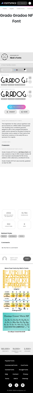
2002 (8, 213)
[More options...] (30, 82)
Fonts (5, 9)
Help (6, 374)
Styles (12, 9)
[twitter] (16, 385)
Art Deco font (23, 152)
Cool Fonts (24, 365)
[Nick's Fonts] (5, 56)
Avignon (16, 289)
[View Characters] (30, 78)
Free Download (18, 107)
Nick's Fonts (15, 57)
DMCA (16, 378)
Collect (12, 112)
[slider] (17, 70)
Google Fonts (23, 370)
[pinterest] (23, 385)
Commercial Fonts (11, 365)
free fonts (5, 351)
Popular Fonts (9, 361)
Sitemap (25, 378)
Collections (20, 9)
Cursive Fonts (9, 370)
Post (27, 259)
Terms (7, 378)
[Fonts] (9, 3)
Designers (27, 351)
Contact (15, 374)
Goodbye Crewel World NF (16, 332)
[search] (22, 3)
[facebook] (10, 385)
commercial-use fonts (16, 351)
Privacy (25, 374)
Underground (16, 310)
